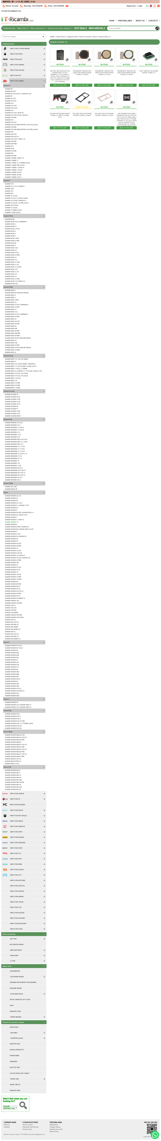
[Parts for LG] (5, 799)
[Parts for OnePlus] (5, 826)
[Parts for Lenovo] (5, 793)
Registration (131, 6)
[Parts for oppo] (5, 832)
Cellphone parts (9, 28)
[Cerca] (157, 28)
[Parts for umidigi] (5, 891)
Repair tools (22, 28)
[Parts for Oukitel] (5, 886)
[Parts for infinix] (5, 896)
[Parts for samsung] (5, 842)
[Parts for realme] (5, 837)
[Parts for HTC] (5, 75)
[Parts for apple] (5, 54)
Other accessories (37, 28)
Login (140, 6)
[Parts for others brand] (5, 48)
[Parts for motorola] (5, 816)
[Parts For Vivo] (5, 859)
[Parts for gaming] (5, 65)
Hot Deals (80, 28)
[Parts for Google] (5, 70)
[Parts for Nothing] (5, 880)
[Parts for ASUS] (5, 59)
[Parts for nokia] (5, 821)
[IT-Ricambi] (17, 24)
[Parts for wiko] (5, 864)
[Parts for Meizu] (5, 810)
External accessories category (59, 28)
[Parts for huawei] (5, 81)
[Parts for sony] (5, 848)
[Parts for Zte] (5, 875)
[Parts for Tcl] (5, 853)
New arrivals (97, 28)
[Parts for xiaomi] (5, 869)
